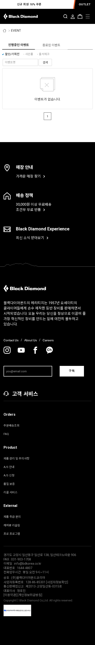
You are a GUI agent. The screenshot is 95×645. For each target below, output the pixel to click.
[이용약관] (10, 595)
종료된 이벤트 (51, 45)
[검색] (65, 16)
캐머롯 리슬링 (12, 525)
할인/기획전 (12, 54)
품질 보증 (9, 484)
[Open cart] (80, 16)
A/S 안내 (9, 467)
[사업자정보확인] (57, 582)
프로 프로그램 (12, 533)
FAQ (6, 434)
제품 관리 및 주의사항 (16, 458)
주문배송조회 (11, 425)
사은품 (29, 54)
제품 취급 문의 (12, 516)
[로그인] (72, 17)
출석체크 (44, 54)
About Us (30, 340)
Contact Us (11, 340)
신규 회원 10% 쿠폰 (29, 4)
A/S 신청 (9, 475)
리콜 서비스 (10, 492)
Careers (48, 340)
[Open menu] (87, 16)
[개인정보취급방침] (29, 595)
